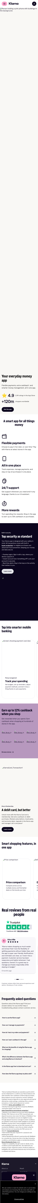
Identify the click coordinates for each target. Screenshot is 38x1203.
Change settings (19, 1199)
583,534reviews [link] (22, 931)
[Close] (35, 1183)
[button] (33, 1175)
